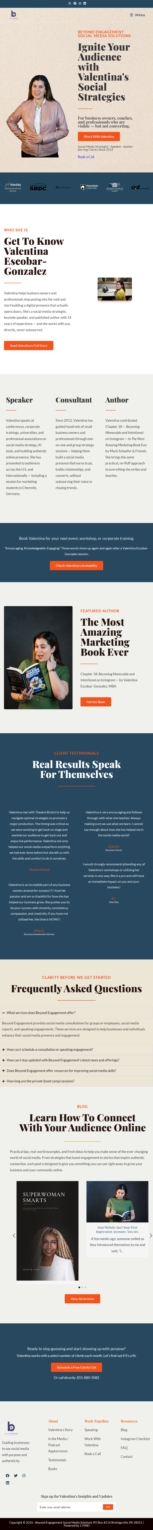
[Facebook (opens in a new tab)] (74, 3)
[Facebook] (7, 1475)
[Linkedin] (7, 1482)
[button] (14, 1236)
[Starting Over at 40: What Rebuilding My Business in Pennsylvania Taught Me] (47, 1230)
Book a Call (86, 157)
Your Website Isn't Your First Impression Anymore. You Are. (117, 1229)
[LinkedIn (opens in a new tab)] (84, 3)
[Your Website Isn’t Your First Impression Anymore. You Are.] (117, 1201)
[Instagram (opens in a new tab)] (79, 3)
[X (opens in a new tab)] (69, 3)
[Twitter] (15, 1475)
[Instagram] (23, 1475)
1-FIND (84, 1525)
